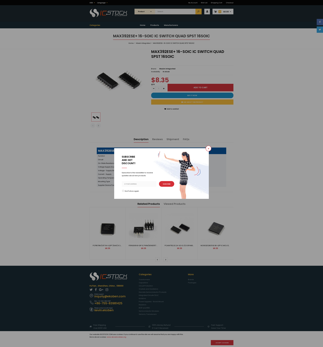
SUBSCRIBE (166, 184)
